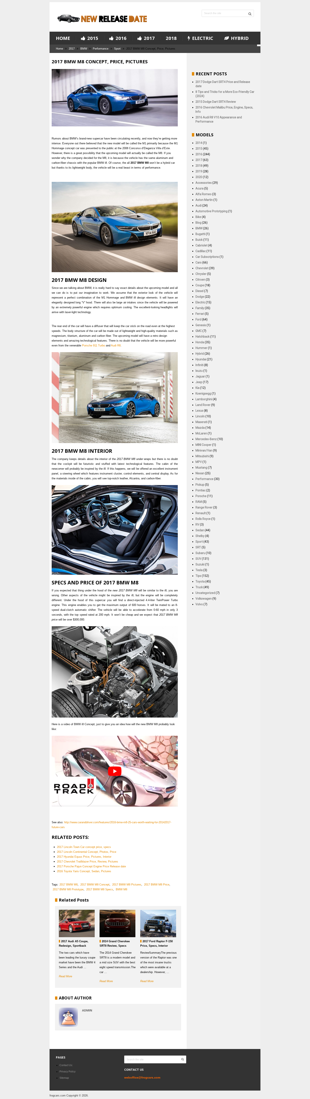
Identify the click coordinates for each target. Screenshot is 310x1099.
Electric (202, 38)
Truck (199, 587)
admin (87, 1010)
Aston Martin (204, 199)
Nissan (199, 473)
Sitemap (64, 1077)
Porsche (200, 496)
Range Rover (204, 507)
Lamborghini (203, 399)
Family (199, 308)
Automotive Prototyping (211, 211)
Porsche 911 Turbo (93, 345)
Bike (198, 217)
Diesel (199, 291)
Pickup (199, 484)
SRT (198, 547)
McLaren (201, 433)
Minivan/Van (203, 450)
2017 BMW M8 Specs (99, 889)
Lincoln (200, 416)
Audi (198, 205)
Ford (198, 319)
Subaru (200, 553)
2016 (120, 38)
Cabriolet (201, 245)
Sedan (199, 530)
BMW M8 (121, 889)
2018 (171, 38)
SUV (198, 558)
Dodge (199, 296)
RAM (198, 501)
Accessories (203, 182)
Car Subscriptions (207, 256)
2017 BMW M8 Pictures (126, 884)
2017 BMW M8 (68, 884)
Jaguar (200, 376)
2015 (92, 38)
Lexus (199, 410)
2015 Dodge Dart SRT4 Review (215, 101)
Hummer (201, 348)
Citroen (200, 279)
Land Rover (202, 405)
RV (197, 524)
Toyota (200, 581)
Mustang (201, 467)
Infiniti (199, 365)
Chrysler (200, 274)
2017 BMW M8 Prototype (68, 889)
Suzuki (200, 564)
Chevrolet (201, 268)
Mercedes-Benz (206, 439)
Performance (100, 48)
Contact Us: (66, 1065)
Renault (200, 513)
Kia (197, 387)
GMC (198, 331)
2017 (149, 38)
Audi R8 (116, 345)
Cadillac (200, 251)
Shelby (200, 536)
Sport (117, 48)
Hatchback (202, 336)
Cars (198, 262)
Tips (198, 575)
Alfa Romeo (203, 194)
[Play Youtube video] (115, 771)
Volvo (199, 604)
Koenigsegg (203, 393)
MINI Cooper (203, 444)
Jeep (198, 382)
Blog (198, 222)
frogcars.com (58, 1095)
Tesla (199, 570)
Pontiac (200, 490)
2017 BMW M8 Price (156, 884)
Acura (199, 188)
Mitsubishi (202, 456)
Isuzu (199, 370)
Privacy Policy (67, 1071)
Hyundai (200, 359)
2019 (198, 171)
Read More (65, 976)
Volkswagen (203, 598)
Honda (199, 342)
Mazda (200, 427)
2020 (198, 177)
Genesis (200, 325)
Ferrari (199, 313)
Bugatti (200, 234)
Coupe (199, 285)
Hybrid (239, 38)
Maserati (201, 422)
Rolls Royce (203, 518)
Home (63, 38)
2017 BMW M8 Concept (94, 884)
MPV (198, 462)
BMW (83, 48)
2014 (198, 143)
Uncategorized (205, 593)
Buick (199, 239)
